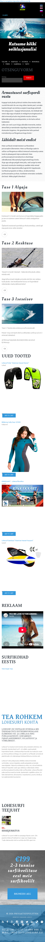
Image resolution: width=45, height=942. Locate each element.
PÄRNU (8, 64)
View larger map (7, 669)
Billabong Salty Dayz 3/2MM (11, 422)
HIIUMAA (25, 62)
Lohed (4, 365)
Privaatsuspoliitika (26, 913)
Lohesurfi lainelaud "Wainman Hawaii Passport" (17, 540)
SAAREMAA (17, 64)
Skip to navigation (6, 1)
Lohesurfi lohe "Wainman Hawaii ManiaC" (15, 363)
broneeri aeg (22, 893)
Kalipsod (5, 424)
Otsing (4, 77)
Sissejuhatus (11, 830)
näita (4, 234)
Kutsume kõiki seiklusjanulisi (23, 46)
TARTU (27, 64)
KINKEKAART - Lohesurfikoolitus (13, 481)
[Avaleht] (22, 6)
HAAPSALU (14, 62)
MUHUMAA (35, 62)
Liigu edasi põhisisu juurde (21, 1)
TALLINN (4, 62)
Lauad (4, 483)
